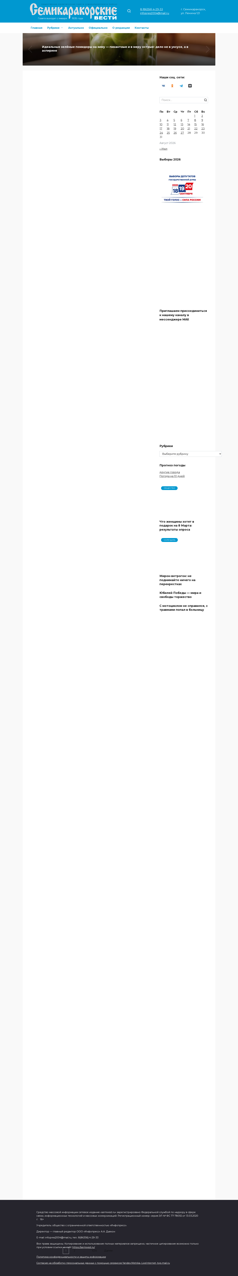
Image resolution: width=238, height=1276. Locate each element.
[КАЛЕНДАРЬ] (57, 599)
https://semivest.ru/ (83, 1238)
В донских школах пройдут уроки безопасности (119, 682)
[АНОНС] (57, 525)
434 (94, 1250)
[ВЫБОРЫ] (57, 848)
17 (161, 128)
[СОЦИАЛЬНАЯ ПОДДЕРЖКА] (57, 452)
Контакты (142, 27)
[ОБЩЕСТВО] (119, 120)
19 (175, 128)
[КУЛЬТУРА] (57, 130)
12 (175, 124)
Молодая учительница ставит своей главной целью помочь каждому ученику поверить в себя (116, 940)
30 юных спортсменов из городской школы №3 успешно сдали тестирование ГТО (54, 1094)
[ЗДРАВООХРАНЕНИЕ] (119, 842)
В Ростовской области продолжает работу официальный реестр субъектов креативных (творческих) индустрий (118, 134)
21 (188, 128)
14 (188, 124)
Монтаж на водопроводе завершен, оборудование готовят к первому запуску (56, 783)
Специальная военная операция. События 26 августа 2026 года (118, 1086)
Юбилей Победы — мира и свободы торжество (180, 803)
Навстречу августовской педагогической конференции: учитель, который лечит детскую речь (118, 384)
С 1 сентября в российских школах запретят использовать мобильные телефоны (119, 457)
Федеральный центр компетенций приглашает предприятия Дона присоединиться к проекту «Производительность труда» (116, 220)
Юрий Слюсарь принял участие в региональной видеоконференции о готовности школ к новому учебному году (119, 297)
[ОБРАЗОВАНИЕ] (119, 372)
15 (195, 124)
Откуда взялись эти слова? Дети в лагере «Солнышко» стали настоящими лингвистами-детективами (118, 772)
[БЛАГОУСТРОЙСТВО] (54, 772)
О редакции (121, 27)
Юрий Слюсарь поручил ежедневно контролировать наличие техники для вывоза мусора (115, 1015)
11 (168, 124)
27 (182, 132)
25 (168, 132)
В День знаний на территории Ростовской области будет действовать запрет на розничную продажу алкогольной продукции (57, 304)
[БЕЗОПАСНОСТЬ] (57, 675)
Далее (108, 1250)
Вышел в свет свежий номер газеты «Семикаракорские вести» (57, 534)
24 (161, 132)
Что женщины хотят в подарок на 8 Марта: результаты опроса (176, 525)
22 (196, 128)
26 (175, 132)
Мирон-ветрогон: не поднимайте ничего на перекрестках (177, 788)
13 (182, 124)
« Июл (163, 148)
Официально (98, 27)
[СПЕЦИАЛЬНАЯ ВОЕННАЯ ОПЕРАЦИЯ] (119, 1077)
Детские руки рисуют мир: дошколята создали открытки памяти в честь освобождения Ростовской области (54, 143)
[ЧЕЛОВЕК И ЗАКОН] (119, 598)
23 (203, 128)
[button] (113, 62)
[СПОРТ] (57, 1083)
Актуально (76, 27)
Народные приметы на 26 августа (57, 1168)
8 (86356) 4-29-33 (151, 9)
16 (202, 124)
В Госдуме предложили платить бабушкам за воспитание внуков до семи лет (56, 214)
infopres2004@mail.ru (154, 13)
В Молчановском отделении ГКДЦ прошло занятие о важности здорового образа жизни (52, 930)
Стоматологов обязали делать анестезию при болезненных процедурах (116, 852)
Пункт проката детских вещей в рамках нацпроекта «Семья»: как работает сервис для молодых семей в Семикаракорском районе (55, 466)
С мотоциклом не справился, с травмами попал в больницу (183, 816)
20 (182, 128)
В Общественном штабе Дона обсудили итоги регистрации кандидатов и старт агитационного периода (54, 861)
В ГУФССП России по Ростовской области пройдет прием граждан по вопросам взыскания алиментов (118, 611)
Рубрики (53, 27)
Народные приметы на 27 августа (57, 606)
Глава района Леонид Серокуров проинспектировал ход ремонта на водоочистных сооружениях (118, 1169)
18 (168, 128)
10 (161, 124)
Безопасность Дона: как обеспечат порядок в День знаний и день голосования (52, 1016)
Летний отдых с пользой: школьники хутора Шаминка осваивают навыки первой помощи (52, 375)
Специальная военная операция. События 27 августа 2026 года (118, 533)
